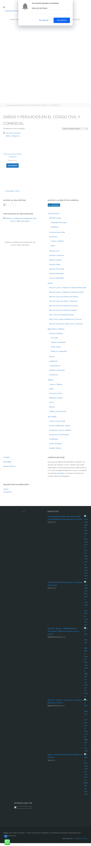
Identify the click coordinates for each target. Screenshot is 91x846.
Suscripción (53, 375)
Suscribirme (62, 20)
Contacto (6, 457)
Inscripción (53, 237)
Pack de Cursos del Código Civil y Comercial (66, 324)
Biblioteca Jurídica (56, 398)
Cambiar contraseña (58, 342)
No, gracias (43, 20)
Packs (53, 246)
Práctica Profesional (56, 273)
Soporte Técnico (55, 448)
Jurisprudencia (54, 366)
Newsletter (7, 462)
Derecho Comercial (56, 255)
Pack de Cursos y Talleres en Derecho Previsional (67, 288)
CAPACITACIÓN (53, 214)
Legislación (53, 361)
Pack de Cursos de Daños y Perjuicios (63, 301)
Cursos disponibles (56, 278)
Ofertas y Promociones (57, 411)
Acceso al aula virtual (57, 232)
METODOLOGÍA (55, 218)
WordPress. (83, 838)
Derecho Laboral (55, 260)
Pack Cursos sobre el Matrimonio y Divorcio (65, 319)
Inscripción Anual (55, 393)
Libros (51, 402)
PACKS (50, 283)
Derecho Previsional (56, 269)
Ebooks (52, 407)
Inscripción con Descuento (59, 434)
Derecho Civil (54, 251)
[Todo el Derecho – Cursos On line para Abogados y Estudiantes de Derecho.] (11, 10)
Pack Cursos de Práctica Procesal (61, 315)
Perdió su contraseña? (59, 351)
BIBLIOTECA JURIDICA (56, 329)
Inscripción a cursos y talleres (60, 430)
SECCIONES (52, 417)
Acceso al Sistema (56, 333)
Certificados (53, 439)
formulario (60, 473)
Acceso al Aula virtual (57, 421)
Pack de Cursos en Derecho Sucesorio (63, 306)
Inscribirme (12, 165)
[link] (85, 19)
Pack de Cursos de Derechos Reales (63, 310)
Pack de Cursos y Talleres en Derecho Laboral (66, 292)
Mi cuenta (54, 338)
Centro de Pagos (55, 443)
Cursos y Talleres (57, 241)
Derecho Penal (54, 264)
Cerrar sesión (56, 347)
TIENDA (50, 380)
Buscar (51, 357)
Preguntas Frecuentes (59, 222)
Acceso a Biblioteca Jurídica (59, 426)
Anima (74, 838)
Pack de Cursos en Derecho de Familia (63, 297)
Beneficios (55, 227)
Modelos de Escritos (57, 370)
